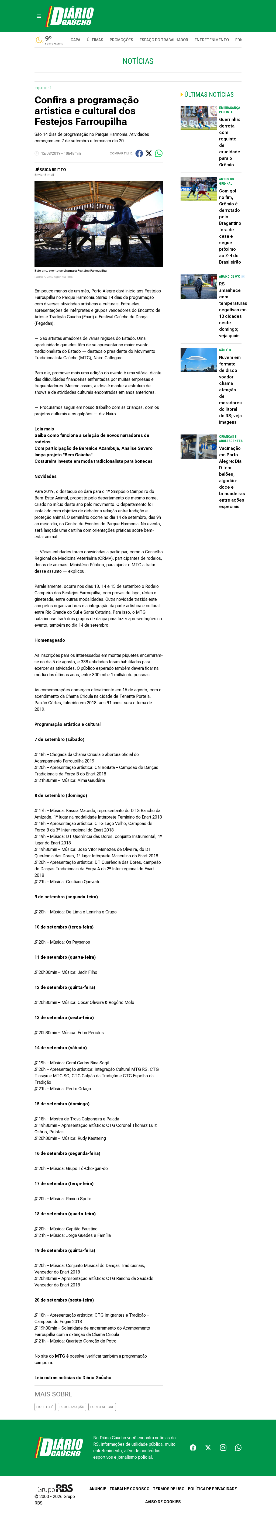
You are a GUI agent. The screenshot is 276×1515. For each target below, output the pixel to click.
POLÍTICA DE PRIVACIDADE (212, 1489)
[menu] (39, 16)
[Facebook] (193, 1447)
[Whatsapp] (238, 1447)
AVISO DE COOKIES (163, 1502)
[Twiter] (208, 1447)
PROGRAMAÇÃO (72, 1407)
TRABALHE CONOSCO (129, 1489)
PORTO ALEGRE (102, 1407)
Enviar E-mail (44, 175)
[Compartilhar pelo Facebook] (139, 153)
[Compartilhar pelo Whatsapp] (158, 153)
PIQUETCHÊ (45, 1407)
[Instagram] (223, 1447)
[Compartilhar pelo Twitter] (148, 153)
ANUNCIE (97, 1489)
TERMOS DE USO (169, 1489)
